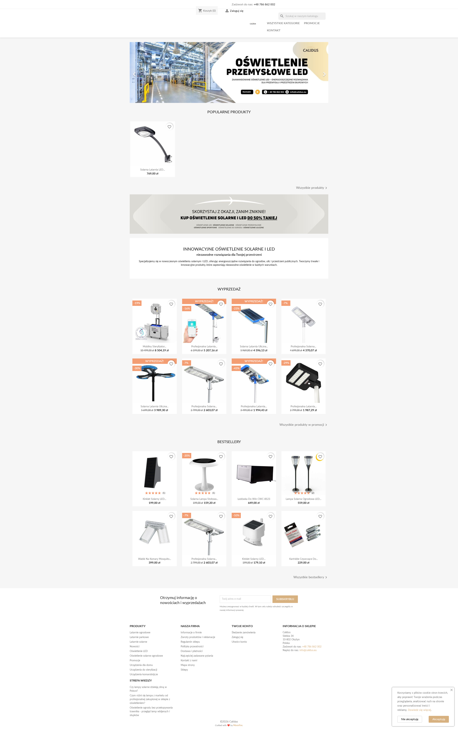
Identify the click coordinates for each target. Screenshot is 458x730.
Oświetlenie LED (139, 651)
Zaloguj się (237, 637)
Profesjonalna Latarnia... (204, 346)
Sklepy (184, 670)
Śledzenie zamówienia (243, 632)
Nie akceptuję (409, 719)
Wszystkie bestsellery (310, 577)
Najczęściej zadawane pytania (197, 656)
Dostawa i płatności (192, 651)
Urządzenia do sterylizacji (143, 670)
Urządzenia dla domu (141, 665)
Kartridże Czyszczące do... (303, 559)
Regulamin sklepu (190, 642)
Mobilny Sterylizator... (154, 346)
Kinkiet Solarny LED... (154, 499)
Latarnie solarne (138, 642)
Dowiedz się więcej (419, 710)
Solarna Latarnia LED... (152, 170)
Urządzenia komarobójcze (144, 674)
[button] (145, 72)
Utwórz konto (239, 642)
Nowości (134, 646)
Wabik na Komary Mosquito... (154, 559)
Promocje (312, 23)
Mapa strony (188, 665)
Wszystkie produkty (312, 188)
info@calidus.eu (308, 650)
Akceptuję (438, 719)
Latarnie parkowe (139, 637)
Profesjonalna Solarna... (303, 346)
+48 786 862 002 (264, 4)
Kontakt (274, 30)
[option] (229, 72)
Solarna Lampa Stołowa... (204, 499)
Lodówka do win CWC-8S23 (254, 499)
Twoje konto (242, 626)
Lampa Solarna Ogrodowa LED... (303, 499)
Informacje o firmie (191, 632)
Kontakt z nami (189, 660)
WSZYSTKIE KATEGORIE (283, 23)
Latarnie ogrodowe (140, 632)
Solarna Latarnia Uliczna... (254, 346)
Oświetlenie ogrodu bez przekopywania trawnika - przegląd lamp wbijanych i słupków (151, 712)
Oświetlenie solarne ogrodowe (146, 656)
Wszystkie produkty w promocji (303, 425)
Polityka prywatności (192, 646)
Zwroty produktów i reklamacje (198, 637)
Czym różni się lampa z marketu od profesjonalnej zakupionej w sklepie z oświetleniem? (150, 699)
